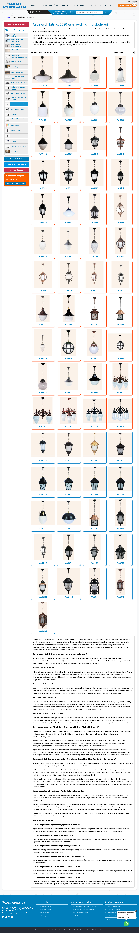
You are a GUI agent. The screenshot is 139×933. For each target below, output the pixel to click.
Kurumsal (35, 5)
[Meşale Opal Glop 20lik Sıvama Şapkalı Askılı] (69, 240)
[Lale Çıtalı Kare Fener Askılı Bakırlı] (120, 138)
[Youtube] (12, 917)
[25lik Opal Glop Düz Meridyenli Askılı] (120, 342)
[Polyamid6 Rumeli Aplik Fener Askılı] (120, 308)
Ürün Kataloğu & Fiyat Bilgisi (73, 5)
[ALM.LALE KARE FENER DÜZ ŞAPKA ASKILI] (43, 478)
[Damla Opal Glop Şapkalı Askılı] (43, 308)
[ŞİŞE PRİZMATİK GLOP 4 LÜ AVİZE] (94, 410)
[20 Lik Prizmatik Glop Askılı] (43, 376)
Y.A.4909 (69, 86)
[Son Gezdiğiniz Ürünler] (38, 12)
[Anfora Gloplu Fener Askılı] (69, 138)
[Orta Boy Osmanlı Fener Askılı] (43, 615)
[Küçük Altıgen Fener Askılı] (120, 172)
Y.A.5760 (43, 188)
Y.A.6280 (68, 324)
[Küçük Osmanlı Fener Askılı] (120, 581)
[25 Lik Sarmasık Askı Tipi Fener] (120, 206)
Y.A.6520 (68, 358)
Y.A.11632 (120, 495)
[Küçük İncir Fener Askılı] (120, 240)
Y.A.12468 (69, 597)
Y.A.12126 (120, 529)
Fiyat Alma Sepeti (128, 5)
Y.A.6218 (94, 290)
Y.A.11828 (69, 529)
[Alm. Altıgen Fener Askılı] (120, 512)
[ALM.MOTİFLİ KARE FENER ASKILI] (120, 444)
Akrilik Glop (76, 916)
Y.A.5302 (120, 120)
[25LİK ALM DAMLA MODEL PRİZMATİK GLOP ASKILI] (43, 444)
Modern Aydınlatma (45, 916)
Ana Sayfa (6, 17)
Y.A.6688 (94, 392)
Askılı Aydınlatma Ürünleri (81, 913)
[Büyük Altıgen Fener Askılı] (43, 206)
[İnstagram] (9, 917)
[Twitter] (6, 917)
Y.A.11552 (68, 495)
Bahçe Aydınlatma (44, 906)
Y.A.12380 (43, 597)
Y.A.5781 (68, 188)
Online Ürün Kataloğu (16, 24)
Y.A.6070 (43, 256)
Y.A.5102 (120, 86)
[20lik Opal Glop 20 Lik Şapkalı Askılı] (69, 376)
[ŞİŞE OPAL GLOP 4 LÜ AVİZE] (69, 410)
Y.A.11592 (94, 495)
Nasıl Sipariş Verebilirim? (115, 906)
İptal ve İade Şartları (113, 916)
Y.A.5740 (94, 154)
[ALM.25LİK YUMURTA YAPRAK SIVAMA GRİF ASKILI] (43, 512)
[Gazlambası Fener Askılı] (69, 274)
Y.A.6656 (43, 392)
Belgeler (91, 5)
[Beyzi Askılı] (69, 104)
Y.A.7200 (120, 392)
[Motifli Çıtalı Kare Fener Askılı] (43, 172)
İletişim (110, 5)
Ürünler (57, 5)
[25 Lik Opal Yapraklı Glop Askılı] (94, 342)
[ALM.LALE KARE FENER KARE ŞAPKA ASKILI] (69, 478)
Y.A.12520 (43, 631)
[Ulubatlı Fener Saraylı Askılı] (43, 581)
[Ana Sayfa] (14, 5)
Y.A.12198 (120, 563)
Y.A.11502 (120, 461)
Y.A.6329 (120, 324)
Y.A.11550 (43, 495)
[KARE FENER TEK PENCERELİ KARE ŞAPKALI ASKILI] (120, 478)
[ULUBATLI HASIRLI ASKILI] (69, 444)
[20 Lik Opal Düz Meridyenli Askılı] (69, 342)
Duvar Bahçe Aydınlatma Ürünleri (84, 909)
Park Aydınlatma (44, 913)
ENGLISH (133, 2)
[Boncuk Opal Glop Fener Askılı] (94, 104)
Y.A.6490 (43, 358)
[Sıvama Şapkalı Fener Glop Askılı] (120, 104)
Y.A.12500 (95, 597)
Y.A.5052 (94, 86)
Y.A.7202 (43, 426)
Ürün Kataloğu (16, 159)
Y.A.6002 (94, 222)
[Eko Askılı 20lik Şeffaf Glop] (94, 69)
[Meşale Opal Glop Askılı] (43, 240)
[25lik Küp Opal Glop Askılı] (43, 104)
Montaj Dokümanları (17, 164)
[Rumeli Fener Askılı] (94, 308)
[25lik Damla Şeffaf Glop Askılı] (120, 69)
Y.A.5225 (68, 120)
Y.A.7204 (68, 426)
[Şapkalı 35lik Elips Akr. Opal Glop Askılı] (43, 69)
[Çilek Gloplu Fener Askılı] (43, 138)
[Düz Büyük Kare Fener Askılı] (94, 172)
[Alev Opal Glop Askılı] (94, 240)
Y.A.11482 (94, 461)
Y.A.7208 (120, 426)
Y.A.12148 (43, 563)
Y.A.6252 (43, 324)
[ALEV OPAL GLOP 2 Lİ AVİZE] (43, 410)
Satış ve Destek (112, 913)
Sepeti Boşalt (20, 183)
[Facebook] (3, 917)
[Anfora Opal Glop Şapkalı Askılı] (69, 308)
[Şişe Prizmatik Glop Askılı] (43, 342)
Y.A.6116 (94, 256)
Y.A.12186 (94, 563)
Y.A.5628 (68, 154)
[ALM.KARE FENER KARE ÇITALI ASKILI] (94, 478)
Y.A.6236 (120, 290)
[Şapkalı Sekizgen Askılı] (94, 206)
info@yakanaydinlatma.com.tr (17, 913)
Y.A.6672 (68, 392)
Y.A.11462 (69, 461)
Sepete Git (10, 183)
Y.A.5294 (94, 120)
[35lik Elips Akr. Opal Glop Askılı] (69, 206)
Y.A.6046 (120, 222)
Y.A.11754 (43, 529)
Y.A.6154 (42, 290)
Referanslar (47, 5)
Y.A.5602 (43, 154)
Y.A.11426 (43, 461)
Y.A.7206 (94, 426)
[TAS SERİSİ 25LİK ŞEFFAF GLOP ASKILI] (69, 512)
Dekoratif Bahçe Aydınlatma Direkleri (85, 906)
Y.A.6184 (68, 290)
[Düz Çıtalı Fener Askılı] (69, 581)
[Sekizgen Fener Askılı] (94, 274)
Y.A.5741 (120, 154)
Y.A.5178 (42, 120)
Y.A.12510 (120, 597)
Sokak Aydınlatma (44, 909)
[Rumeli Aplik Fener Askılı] (94, 512)
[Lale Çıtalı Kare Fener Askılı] (94, 138)
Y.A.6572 (94, 358)
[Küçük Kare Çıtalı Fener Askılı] (94, 547)
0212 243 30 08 (9, 911)
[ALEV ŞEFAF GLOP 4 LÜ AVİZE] (120, 376)
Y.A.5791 (94, 188)
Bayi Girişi (102, 5)
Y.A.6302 (94, 324)
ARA (106, 12)
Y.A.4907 (43, 86)
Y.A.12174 (68, 563)
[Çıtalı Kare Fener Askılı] (69, 172)
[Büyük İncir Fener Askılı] (43, 274)
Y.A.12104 (94, 529)
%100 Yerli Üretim (16, 170)
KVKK (108, 919)
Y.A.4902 (68, 222)
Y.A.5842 (120, 188)
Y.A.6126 (120, 256)
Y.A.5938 (43, 222)
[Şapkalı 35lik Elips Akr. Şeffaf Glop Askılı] (69, 69)
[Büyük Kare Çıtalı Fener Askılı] (120, 547)
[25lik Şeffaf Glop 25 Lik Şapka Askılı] (94, 376)
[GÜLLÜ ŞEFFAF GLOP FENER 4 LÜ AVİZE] (120, 410)
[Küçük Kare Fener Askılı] (69, 547)
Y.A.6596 (120, 358)
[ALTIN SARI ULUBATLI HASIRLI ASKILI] (94, 444)
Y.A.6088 (69, 256)
